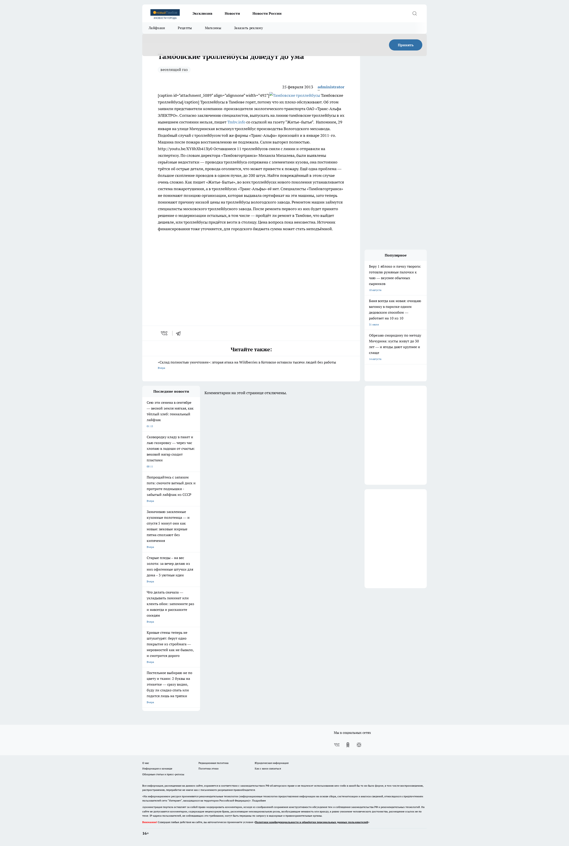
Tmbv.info (236, 122)
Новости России (267, 13)
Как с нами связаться (268, 768)
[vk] (164, 333)
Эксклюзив (202, 13)
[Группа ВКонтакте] (336, 744)
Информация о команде (157, 768)
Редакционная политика (213, 763)
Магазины (213, 28)
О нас (145, 763)
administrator (331, 86)
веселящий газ (174, 69)
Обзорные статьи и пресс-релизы (163, 774)
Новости (232, 13)
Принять (406, 45)
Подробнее (259, 800)
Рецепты (185, 28)
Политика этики (208, 768)
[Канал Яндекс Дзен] (359, 744)
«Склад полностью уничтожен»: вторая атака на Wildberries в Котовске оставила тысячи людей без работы (247, 364)
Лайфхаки (157, 28)
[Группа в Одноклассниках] (347, 744)
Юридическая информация (272, 763)
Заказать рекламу (248, 28)
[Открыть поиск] (414, 13)
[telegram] (179, 333)
